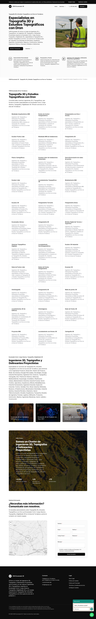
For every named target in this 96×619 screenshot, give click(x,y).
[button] (28, 538)
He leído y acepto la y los (70, 550)
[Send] (91, 609)
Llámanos (27, 48)
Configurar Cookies (74, 587)
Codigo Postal (61, 535)
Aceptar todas (71, 2)
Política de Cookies (74, 580)
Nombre (60, 523)
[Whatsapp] (92, 615)
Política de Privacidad (74, 549)
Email (59, 529)
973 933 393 (73, 6)
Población (75, 535)
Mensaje (60, 541)
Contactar (82, 6)
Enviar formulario (71, 554)
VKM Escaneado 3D (18, 6)
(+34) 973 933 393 (46, 582)
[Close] (92, 601)
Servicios (62, 6)
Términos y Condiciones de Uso (66, 551)
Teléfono (74, 529)
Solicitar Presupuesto (15, 48)
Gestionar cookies (82, 2)
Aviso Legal (71, 578)
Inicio (56, 6)
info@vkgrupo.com (47, 584)
